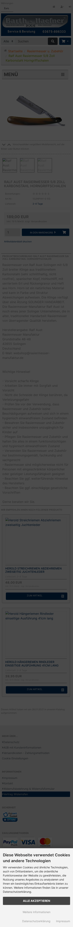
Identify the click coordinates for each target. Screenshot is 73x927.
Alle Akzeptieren (36, 900)
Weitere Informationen (36, 912)
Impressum (63, 921)
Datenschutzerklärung (36, 921)
